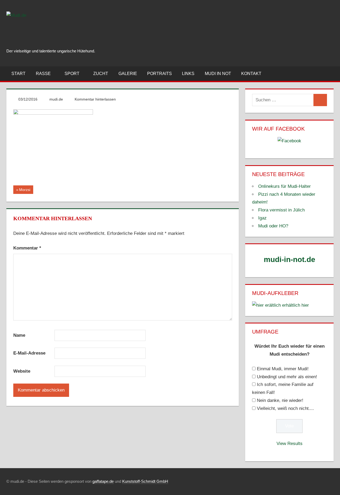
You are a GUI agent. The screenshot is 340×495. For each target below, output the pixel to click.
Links (188, 73)
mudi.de (56, 99)
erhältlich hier (295, 305)
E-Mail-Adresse (29, 353)
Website (21, 371)
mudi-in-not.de (289, 259)
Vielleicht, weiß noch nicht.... (285, 408)
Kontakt (251, 73)
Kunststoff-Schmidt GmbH (145, 481)
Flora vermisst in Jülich (281, 210)
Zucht (100, 73)
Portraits (159, 73)
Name (19, 335)
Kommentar (27, 248)
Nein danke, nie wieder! (280, 400)
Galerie (127, 73)
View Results (290, 443)
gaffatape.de (103, 481)
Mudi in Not (218, 73)
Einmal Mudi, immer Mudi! (283, 368)
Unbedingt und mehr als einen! (287, 376)
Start (18, 73)
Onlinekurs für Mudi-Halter (284, 186)
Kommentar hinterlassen (95, 99)
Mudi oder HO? (273, 225)
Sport (72, 73)
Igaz (262, 218)
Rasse (43, 73)
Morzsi (26, 190)
